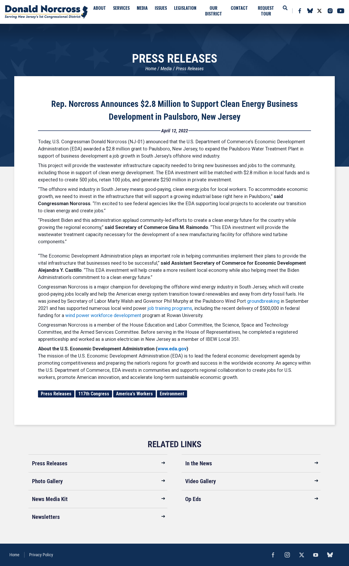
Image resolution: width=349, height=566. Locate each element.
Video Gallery (200, 481)
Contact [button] (239, 8)
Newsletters (46, 517)
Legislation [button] (185, 8)
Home (150, 68)
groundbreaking (263, 301)
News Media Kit (50, 499)
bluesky (310, 11)
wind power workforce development (103, 315)
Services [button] (121, 8)
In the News (198, 463)
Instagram (330, 10)
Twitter (319, 10)
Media (166, 68)
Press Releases (190, 68)
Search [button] (285, 7)
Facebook (299, 10)
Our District (213, 11)
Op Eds (193, 499)
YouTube (340, 10)
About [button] (99, 8)
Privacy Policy (41, 554)
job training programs (170, 308)
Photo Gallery (47, 481)
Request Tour (266, 11)
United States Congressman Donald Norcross (46, 12)
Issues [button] (161, 8)
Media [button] (142, 8)
